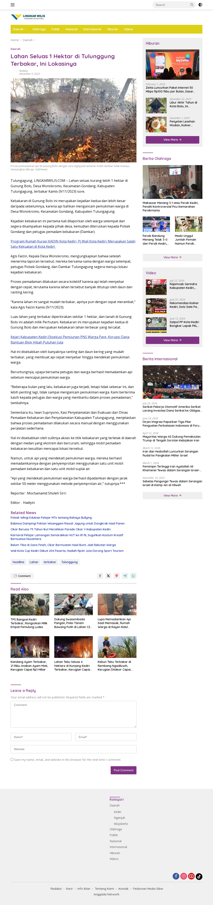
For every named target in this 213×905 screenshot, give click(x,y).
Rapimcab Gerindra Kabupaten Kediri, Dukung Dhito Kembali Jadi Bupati (184, 286)
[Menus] (13, 4)
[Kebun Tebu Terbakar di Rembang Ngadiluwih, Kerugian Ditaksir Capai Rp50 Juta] (117, 647)
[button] (192, 4)
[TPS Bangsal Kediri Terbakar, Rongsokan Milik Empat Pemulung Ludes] (30, 605)
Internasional (92, 29)
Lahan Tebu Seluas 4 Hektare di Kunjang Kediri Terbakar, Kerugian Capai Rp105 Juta (72, 665)
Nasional (72, 29)
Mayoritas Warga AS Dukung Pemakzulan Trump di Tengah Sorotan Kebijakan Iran (172, 438)
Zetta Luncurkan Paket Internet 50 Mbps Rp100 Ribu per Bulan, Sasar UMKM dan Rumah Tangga (169, 89)
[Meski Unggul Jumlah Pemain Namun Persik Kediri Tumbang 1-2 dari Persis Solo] (188, 224)
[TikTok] (199, 876)
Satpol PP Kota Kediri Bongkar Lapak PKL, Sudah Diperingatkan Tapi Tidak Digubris (184, 324)
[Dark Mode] (200, 4)
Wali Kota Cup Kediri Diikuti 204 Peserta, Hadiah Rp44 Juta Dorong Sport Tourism (67, 551)
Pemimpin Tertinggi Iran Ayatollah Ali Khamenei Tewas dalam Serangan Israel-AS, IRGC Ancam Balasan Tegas (171, 468)
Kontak (124, 889)
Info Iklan (84, 889)
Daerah (18, 29)
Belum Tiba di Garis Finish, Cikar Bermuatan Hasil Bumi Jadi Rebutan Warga (63, 545)
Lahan (34, 562)
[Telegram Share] (125, 576)
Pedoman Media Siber (148, 889)
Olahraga (39, 29)
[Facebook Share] (100, 576)
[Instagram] (183, 876)
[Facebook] (176, 876)
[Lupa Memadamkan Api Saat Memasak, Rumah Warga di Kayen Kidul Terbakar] (117, 604)
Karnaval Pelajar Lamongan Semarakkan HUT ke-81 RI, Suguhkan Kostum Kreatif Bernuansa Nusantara (67, 537)
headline (18, 562)
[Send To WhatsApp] (133, 576)
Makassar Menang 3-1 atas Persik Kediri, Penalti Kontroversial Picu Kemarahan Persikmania (170, 206)
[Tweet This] (108, 576)
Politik (56, 29)
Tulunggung (70, 562)
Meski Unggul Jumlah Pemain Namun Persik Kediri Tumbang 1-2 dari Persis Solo (188, 239)
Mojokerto (121, 824)
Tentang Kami (104, 889)
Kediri (117, 812)
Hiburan (112, 29)
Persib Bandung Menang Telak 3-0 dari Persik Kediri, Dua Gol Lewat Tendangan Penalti (155, 239)
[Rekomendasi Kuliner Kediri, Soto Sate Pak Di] (156, 306)
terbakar (50, 562)
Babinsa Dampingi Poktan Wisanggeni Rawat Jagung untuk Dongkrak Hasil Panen (68, 523)
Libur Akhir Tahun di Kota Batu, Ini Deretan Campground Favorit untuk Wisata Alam (184, 104)
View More (171, 140)
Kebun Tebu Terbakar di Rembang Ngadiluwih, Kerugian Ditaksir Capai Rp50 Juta (114, 665)
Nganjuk (119, 818)
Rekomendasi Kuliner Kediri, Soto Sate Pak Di (184, 305)
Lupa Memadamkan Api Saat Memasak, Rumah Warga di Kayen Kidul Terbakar (114, 623)
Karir (69, 889)
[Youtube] (191, 876)
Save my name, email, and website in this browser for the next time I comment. (67, 760)
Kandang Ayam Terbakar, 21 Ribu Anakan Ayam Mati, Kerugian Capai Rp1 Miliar (29, 665)
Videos (128, 29)
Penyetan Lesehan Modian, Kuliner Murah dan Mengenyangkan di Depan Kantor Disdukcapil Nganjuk (184, 123)
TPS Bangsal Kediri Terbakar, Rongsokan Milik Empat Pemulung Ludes (29, 623)
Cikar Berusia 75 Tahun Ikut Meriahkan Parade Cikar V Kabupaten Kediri (61, 529)
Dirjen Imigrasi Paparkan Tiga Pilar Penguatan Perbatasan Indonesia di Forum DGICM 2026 (172, 423)
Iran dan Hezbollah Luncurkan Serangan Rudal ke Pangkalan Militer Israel (170, 453)
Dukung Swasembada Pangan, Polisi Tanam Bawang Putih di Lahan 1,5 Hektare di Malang (72, 623)
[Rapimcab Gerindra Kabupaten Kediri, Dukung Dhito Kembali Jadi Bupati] (156, 287)
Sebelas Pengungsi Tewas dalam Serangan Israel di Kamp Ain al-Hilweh (172, 483)
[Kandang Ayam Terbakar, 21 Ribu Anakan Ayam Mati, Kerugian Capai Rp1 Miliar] (30, 647)
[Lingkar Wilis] (28, 17)
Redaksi (23, 71)
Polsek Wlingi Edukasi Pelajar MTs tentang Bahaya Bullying (51, 517)
